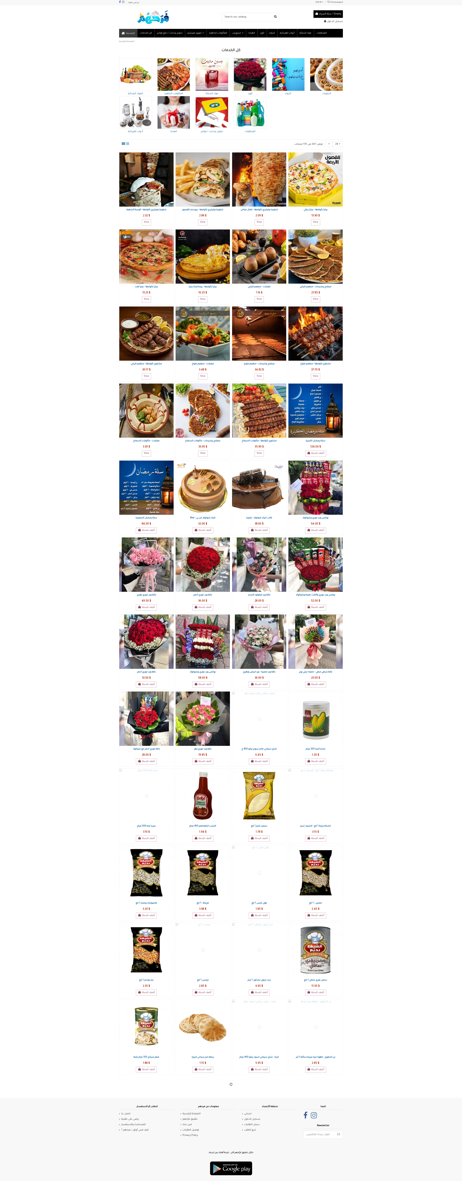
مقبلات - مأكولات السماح (146, 441)
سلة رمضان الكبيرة (315, 441)
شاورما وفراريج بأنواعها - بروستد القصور (202, 210)
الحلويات (326, 93)
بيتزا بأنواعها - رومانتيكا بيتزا (203, 287)
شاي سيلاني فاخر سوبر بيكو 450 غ (259, 749)
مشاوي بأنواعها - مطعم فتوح (315, 364)
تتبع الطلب (250, 1130)
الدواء (288, 93)
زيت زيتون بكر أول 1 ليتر (259, 980)
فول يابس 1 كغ (259, 903)
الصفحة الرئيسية (192, 1113)
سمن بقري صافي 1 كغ (315, 980)
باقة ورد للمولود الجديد (259, 595)
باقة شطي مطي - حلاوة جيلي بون (315, 672)
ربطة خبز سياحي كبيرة (203, 1057)
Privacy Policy (190, 1135)
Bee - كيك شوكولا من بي (202, 518)
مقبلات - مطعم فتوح (203, 364)
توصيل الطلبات (191, 1130)
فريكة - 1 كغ (203, 903)
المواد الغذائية (135, 93)
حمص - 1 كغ (315, 903)
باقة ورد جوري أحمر (202, 595)
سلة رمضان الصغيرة (146, 518)
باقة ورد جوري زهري (146, 595)
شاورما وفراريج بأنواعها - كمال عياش (259, 210)
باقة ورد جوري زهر (203, 749)
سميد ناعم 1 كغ (259, 826)
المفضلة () (336, 2)
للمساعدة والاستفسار (133, 1124)
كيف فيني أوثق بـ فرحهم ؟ (135, 1130)
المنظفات (250, 131)
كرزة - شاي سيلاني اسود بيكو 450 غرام (259, 1057)
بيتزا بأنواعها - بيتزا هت (146, 287)
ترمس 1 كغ (203, 980)
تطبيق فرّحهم (190, 1119)
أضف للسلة (317, 453)
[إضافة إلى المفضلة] (143, 205)
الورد (250, 93)
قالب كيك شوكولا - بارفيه (259, 518)
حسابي (248, 1113)
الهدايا (173, 131)
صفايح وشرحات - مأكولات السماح (202, 441)
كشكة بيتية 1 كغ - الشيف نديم (315, 826)
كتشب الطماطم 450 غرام (202, 826)
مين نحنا (187, 1124)
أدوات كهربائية (135, 131)
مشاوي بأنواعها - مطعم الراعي (146, 364)
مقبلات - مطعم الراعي (259, 287)
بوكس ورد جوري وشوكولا (315, 518)
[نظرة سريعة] (149, 205)
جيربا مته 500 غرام (146, 826)
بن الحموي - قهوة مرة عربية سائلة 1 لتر (315, 1057)
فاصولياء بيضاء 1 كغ (146, 903)
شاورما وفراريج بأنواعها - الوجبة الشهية (146, 210)
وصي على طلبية (130, 1119)
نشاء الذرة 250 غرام (315, 749)
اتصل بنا (125, 1113)
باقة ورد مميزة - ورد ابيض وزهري (259, 672)
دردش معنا (133, 3)
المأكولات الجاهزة (173, 93)
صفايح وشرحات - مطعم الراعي (315, 287)
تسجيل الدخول (252, 1119)
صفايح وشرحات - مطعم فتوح (259, 364)
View (146, 222)
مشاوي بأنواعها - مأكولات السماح (259, 441)
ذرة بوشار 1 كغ (146, 980)
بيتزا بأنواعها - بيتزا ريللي (316, 210)
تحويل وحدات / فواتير (212, 131)
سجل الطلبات (252, 1124)
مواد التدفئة (212, 93)
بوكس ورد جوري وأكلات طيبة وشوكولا (315, 595)
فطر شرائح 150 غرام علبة (146, 1057)
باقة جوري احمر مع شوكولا (146, 749)
